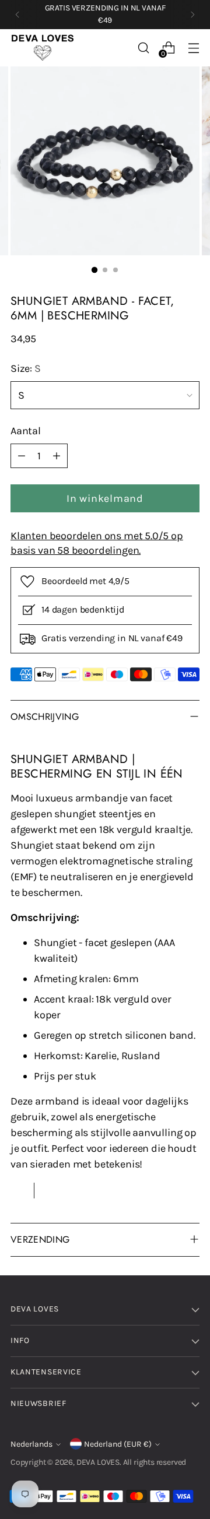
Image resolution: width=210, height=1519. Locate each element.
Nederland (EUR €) (118, 1444)
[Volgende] (192, 14)
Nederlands (31, 1444)
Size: (25, 368)
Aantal (25, 430)
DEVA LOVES (98, 1462)
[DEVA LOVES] (42, 48)
